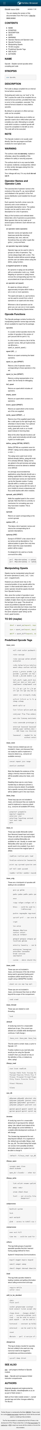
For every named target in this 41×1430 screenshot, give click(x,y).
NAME (10, 28)
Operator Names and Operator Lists (20, 39)
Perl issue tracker (33, 1423)
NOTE (10, 35)
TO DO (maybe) (13, 47)
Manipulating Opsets (15, 44)
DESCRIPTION (13, 32)
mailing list (4, 1425)
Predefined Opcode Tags (17, 49)
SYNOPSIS (12, 30)
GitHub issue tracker (12, 1414)
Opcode (7, 9)
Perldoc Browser (29, 3)
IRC (10, 1425)
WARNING (12, 37)
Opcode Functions (14, 42)
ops (6, 1369)
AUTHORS (12, 54)
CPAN (17, 9)
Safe (6, 1376)
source (13, 9)
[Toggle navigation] (4, 3)
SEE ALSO (12, 51)
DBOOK (28, 1412)
